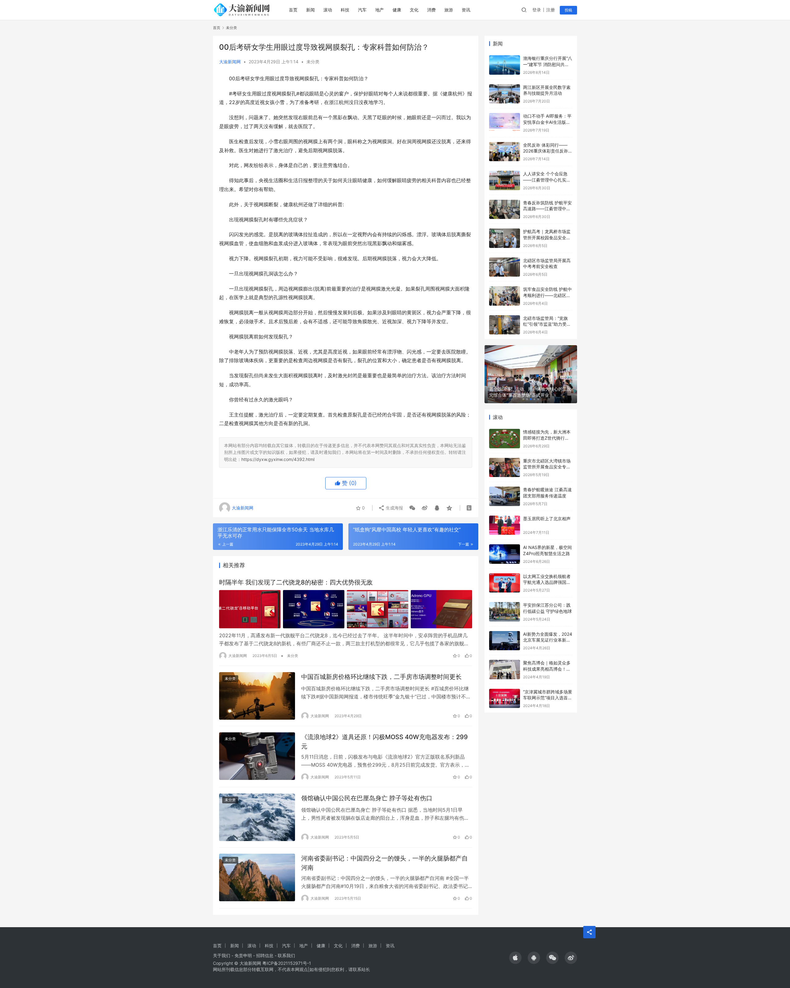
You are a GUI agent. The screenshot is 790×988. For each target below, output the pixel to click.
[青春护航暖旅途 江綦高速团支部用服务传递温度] (504, 496)
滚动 (327, 9)
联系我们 (286, 955)
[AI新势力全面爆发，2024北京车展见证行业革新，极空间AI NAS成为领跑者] (504, 641)
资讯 (466, 9)
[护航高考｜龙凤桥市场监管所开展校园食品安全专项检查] (504, 238)
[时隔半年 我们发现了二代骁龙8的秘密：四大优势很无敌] (345, 609)
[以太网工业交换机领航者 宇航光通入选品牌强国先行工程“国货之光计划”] (504, 583)
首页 (293, 9)
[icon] (515, 958)
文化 (414, 9)
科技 (345, 9)
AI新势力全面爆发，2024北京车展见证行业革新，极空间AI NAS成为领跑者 (547, 640)
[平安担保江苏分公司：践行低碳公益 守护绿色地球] (504, 612)
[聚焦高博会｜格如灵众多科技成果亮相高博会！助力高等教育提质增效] (504, 669)
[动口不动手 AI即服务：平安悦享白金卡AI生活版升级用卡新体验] (504, 122)
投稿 (568, 10)
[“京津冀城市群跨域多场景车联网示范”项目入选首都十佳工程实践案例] (504, 698)
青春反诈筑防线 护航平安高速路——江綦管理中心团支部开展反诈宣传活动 (547, 208)
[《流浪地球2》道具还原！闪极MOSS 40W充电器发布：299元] (257, 756)
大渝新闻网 (230, 61)
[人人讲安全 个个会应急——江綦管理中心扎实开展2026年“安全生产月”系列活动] (504, 180)
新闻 (310, 9)
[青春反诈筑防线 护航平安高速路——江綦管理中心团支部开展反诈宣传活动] (504, 209)
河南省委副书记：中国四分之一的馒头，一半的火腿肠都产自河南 (384, 863)
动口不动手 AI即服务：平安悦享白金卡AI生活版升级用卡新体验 (547, 122)
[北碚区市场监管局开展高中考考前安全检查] (504, 267)
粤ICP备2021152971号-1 (286, 963)
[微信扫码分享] (412, 507)
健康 (397, 9)
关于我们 (221, 955)
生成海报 (394, 507)
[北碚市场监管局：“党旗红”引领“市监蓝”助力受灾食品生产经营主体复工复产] (504, 325)
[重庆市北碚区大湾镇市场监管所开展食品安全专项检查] (504, 467)
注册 (550, 9)
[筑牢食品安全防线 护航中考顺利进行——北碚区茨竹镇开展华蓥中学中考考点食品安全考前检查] (504, 296)
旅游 (448, 9)
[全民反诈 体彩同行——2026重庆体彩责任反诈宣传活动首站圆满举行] (504, 151)
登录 (536, 9)
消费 (431, 9)
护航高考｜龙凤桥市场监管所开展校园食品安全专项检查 (547, 237)
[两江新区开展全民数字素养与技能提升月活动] (504, 94)
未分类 (312, 61)
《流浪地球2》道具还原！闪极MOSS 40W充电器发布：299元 (384, 741)
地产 (379, 9)
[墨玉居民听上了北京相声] (504, 525)
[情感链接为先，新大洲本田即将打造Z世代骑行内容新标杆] (504, 438)
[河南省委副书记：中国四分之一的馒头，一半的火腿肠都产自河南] (257, 877)
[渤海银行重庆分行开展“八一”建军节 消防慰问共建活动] (504, 65)
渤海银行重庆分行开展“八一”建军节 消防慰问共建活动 (547, 64)
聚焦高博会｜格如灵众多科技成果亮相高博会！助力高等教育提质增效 (547, 668)
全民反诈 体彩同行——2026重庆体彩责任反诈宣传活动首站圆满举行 (547, 151)
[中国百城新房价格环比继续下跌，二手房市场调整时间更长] (257, 696)
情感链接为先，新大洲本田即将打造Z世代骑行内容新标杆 (547, 437)
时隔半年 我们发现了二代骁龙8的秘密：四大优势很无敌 (296, 582)
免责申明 (243, 955)
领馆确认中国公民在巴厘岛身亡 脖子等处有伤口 (366, 798)
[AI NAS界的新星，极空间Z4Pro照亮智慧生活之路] (504, 554)
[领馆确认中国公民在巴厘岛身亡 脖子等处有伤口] (257, 817)
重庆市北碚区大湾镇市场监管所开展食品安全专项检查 (547, 466)
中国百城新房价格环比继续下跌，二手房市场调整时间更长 (381, 676)
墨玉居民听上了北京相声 (547, 518)
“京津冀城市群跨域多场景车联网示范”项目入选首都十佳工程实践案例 (547, 697)
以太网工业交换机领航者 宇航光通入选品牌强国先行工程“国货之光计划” (547, 582)
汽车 (362, 9)
